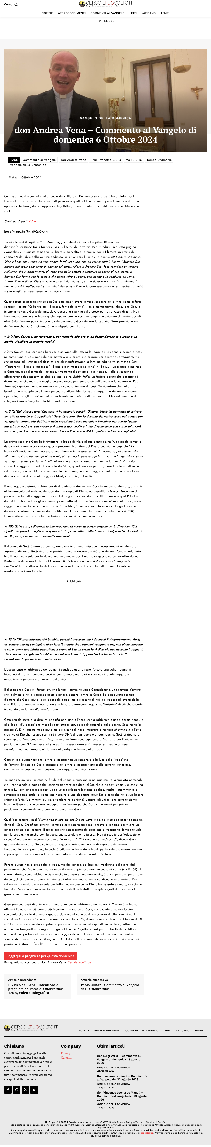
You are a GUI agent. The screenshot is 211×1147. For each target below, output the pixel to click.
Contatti (66, 1057)
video (32, 221)
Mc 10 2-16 (134, 160)
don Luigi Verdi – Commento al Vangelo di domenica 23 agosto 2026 (119, 1059)
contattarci (147, 1133)
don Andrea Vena (73, 160)
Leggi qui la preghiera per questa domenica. (41, 956)
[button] (11, 4)
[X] (25, 1089)
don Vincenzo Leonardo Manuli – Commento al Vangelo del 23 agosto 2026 (122, 1096)
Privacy (65, 1053)
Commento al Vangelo (39, 160)
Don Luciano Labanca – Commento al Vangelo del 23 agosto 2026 (122, 1077)
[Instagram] (16, 1089)
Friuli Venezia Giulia (106, 160)
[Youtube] (34, 1089)
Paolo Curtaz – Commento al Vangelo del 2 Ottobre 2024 (110, 987)
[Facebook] (8, 1089)
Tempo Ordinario (159, 160)
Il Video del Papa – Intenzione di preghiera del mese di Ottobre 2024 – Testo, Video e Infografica (37, 989)
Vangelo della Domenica (105, 118)
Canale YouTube (79, 962)
